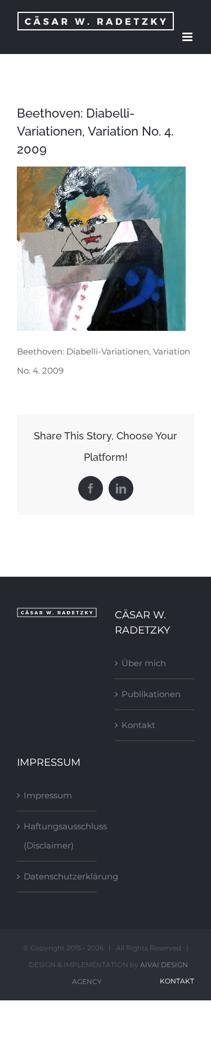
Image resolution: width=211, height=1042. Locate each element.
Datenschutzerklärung (57, 876)
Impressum (48, 795)
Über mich (144, 663)
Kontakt (138, 725)
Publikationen (151, 694)
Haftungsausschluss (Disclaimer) (57, 836)
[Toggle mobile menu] (188, 37)
